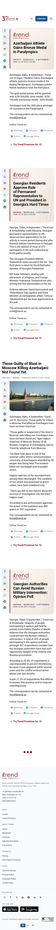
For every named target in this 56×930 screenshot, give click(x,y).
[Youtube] (22, 897)
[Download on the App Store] (10, 909)
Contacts (6, 837)
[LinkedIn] (34, 897)
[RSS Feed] (40, 897)
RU (33, 925)
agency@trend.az (8, 801)
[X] (16, 897)
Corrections (7, 845)
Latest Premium (9, 818)
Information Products (11, 860)
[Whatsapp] (4, 897)
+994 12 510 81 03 (9, 798)
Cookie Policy (7, 883)
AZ (28, 925)
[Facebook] (10, 897)
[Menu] (51, 18)
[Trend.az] (10, 18)
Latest (5, 814)
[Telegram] (28, 897)
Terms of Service (9, 870)
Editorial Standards (10, 841)
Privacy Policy (8, 875)
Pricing (5, 856)
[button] (4, 30)
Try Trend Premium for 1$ (27, 144)
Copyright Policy (9, 879)
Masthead (6, 833)
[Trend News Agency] (9, 775)
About (4, 829)
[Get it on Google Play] (29, 909)
